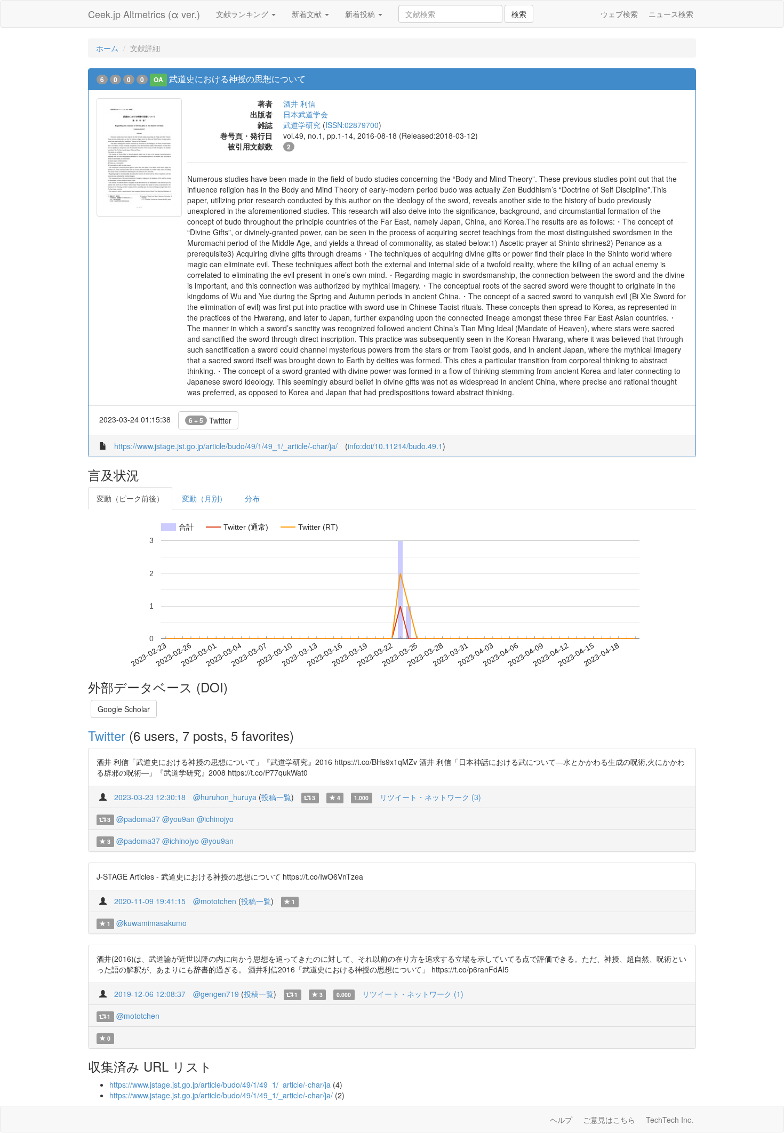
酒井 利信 (299, 103)
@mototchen (214, 901)
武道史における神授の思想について (237, 79)
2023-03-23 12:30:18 (150, 797)
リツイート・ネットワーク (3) (430, 797)
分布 (252, 498)
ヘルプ (561, 1119)
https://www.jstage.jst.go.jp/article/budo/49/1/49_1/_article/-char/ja (220, 1084)
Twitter (210, 420)
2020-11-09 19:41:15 (150, 901)
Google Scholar (124, 709)
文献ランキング (243, 14)
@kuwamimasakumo (151, 922)
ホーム (107, 48)
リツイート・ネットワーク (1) (412, 993)
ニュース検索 (671, 14)
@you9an (178, 818)
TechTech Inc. (669, 1119)
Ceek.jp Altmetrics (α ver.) (144, 14)
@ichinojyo (215, 818)
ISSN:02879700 (352, 124)
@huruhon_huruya (225, 797)
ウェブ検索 (619, 14)
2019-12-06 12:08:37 (150, 993)
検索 (518, 14)
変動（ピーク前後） (130, 498)
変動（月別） (204, 498)
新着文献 (308, 14)
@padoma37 (138, 818)
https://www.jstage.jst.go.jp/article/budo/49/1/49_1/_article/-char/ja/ (226, 446)
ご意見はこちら (609, 1119)
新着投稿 (361, 14)
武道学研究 (302, 124)
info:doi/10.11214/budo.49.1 (395, 446)
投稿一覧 (276, 797)
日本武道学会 (305, 114)
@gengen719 (216, 993)
